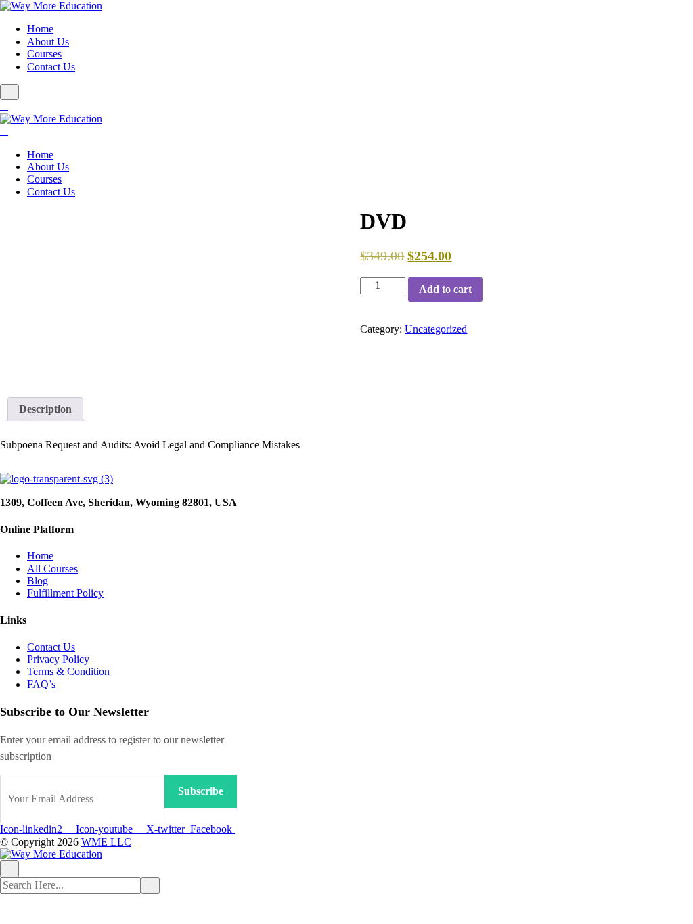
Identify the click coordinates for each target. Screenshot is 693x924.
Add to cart (445, 289)
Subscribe (200, 791)
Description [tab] (45, 409)
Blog (37, 580)
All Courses (52, 568)
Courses (44, 54)
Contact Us (51, 66)
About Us (48, 41)
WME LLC (106, 842)
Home (40, 28)
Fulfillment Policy (65, 593)
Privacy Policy (58, 659)
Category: (381, 329)
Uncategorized (436, 329)
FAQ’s (41, 684)
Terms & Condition (68, 671)
